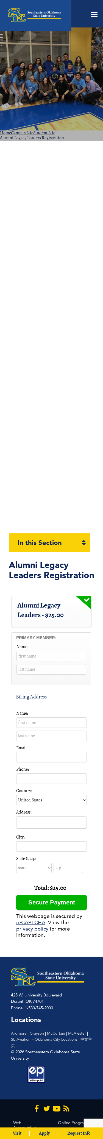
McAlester (77, 1033)
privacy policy (32, 929)
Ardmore (19, 1033)
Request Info (78, 1133)
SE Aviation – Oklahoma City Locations (44, 1039)
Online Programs (73, 1122)
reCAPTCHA (30, 922)
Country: (24, 791)
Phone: (22, 769)
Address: (24, 812)
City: (20, 837)
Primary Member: (36, 637)
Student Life (44, 133)
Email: (22, 748)
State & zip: (26, 859)
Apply (44, 1133)
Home (5, 133)
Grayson (37, 1033)
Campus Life (22, 133)
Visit (17, 1133)
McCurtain (56, 1033)
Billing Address (31, 697)
